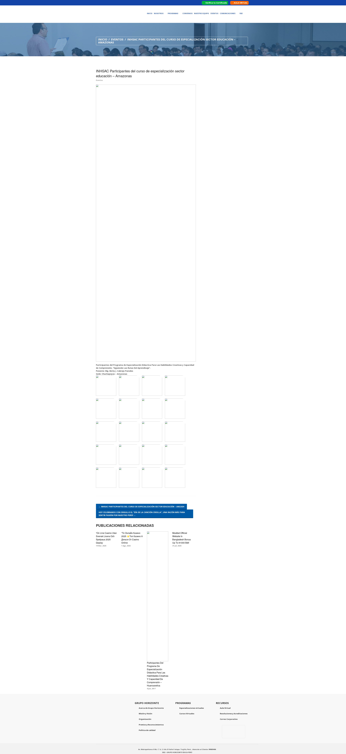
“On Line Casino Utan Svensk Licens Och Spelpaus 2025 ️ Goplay (106, 537)
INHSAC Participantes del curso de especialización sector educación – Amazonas (140, 73)
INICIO (102, 39)
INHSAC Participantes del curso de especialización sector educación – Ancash (141, 506)
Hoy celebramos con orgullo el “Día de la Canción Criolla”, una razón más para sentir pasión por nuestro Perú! (142, 514)
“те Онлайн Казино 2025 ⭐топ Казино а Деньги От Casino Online (132, 537)
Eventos (117, 39)
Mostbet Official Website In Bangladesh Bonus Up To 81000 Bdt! (181, 537)
